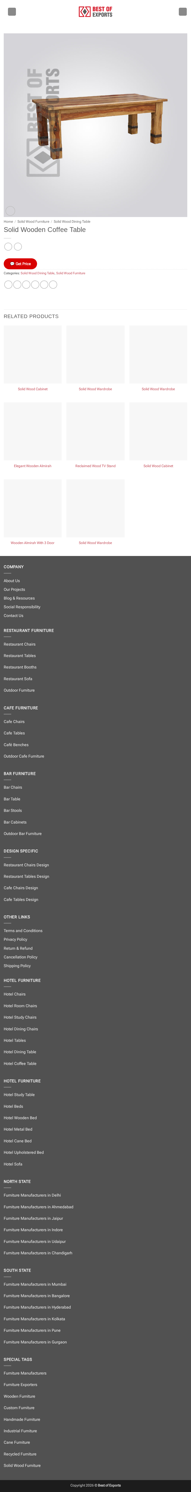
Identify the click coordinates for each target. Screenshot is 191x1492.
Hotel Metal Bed (18, 1129)
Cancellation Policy (20, 957)
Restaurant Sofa (18, 678)
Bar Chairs (13, 787)
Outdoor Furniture (19, 690)
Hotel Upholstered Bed (24, 1152)
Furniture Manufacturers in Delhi (32, 1195)
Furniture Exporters (20, 1384)
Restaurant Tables (20, 655)
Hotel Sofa (13, 1164)
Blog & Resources (19, 598)
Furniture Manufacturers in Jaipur (33, 1218)
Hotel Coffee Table (20, 1063)
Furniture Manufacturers (25, 1373)
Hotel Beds (13, 1106)
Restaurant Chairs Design (26, 865)
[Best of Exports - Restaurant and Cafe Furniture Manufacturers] (95, 11)
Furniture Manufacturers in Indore (33, 1229)
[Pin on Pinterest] (44, 284)
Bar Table (12, 799)
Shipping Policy (17, 965)
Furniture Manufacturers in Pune (32, 1330)
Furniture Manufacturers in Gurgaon (35, 1342)
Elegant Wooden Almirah (32, 466)
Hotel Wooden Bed (20, 1117)
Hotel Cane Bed (18, 1141)
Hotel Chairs (15, 994)
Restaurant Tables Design (26, 876)
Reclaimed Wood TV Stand (95, 466)
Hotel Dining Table (20, 1052)
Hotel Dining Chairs (21, 1029)
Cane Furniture (17, 1442)
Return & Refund (18, 948)
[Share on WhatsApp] (8, 284)
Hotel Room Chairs (20, 1005)
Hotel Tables (15, 1040)
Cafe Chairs (14, 721)
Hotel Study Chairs (20, 1017)
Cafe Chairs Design (21, 887)
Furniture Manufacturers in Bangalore (37, 1295)
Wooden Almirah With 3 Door (32, 543)
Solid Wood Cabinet (33, 389)
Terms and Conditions (23, 930)
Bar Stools (13, 810)
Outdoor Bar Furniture (23, 833)
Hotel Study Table (19, 1094)
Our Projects (14, 589)
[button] (12, 12)
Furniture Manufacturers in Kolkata (34, 1319)
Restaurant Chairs (20, 644)
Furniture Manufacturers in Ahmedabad (38, 1207)
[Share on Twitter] (26, 284)
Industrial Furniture (20, 1431)
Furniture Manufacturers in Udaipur (35, 1241)
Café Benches (16, 744)
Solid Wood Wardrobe (95, 389)
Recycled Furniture (20, 1454)
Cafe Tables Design (21, 899)
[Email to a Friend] (35, 284)
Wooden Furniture (19, 1396)
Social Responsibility (22, 607)
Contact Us (13, 615)
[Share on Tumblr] (53, 284)
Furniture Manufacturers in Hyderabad (37, 1307)
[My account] (183, 12)
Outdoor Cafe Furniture (24, 756)
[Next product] (8, 246)
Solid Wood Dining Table (72, 221)
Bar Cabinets (15, 822)
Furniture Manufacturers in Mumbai (35, 1284)
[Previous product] (18, 246)
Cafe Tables (14, 733)
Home (8, 221)
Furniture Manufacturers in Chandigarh (38, 1253)
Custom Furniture (19, 1407)
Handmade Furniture (22, 1419)
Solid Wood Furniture (33, 221)
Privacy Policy (15, 939)
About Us (12, 580)
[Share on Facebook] (17, 284)
